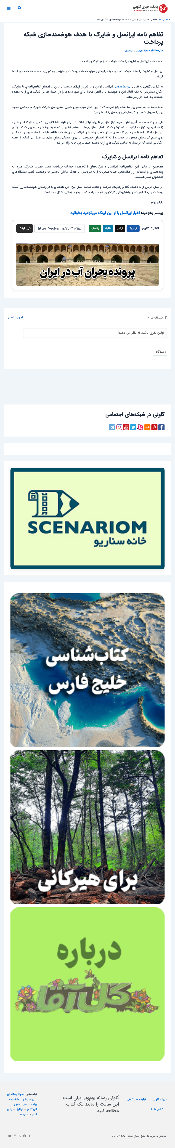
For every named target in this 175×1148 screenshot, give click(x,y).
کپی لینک (25, 228)
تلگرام (108, 228)
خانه (168, 20)
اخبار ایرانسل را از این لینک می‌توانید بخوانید (105, 213)
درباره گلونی (159, 1099)
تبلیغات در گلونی (136, 1099)
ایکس (120, 228)
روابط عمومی (122, 86)
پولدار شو (28, 1099)
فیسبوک (133, 228)
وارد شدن (14, 317)
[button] (19, 8)
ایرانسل (129, 51)
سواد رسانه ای (15, 1094)
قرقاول (19, 1109)
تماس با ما (157, 1109)
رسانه (161, 20)
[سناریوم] (87, 518)
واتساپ (95, 228)
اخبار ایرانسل (141, 51)
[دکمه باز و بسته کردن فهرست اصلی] (8, 8)
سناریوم (24, 1114)
